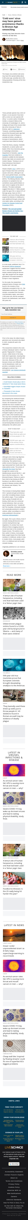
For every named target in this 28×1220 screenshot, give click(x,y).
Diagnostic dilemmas (8, 1111)
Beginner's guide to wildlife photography (19, 1136)
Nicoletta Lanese (13, 39)
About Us (14, 1178)
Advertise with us (14, 1190)
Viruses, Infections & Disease (14, 15)
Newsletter (22, 69)
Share (6, 69)
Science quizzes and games (8, 1136)
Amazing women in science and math (19, 1121)
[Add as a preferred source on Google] (14, 1164)
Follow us (14, 69)
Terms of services (19, 322)
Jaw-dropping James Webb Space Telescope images (8, 1121)
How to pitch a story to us (14, 1203)
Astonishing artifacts (19, 1111)
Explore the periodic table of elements (8, 1125)
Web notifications (14, 1193)
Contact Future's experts (14, 1175)
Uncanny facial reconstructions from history (19, 1126)
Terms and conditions (14, 1181)
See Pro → (16, 2)
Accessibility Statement (14, 1171)
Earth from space (20, 1110)
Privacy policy (14, 1184)
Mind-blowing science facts (19, 1139)
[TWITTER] (12, 556)
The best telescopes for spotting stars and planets (8, 1140)
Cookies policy (14, 1187)
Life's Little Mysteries (8, 1110)
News (22, 40)
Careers (14, 1196)
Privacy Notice (20, 323)
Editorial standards (14, 1199)
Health (3, 15)
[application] (14, 222)
